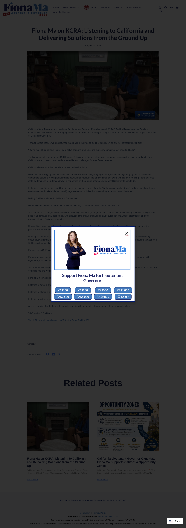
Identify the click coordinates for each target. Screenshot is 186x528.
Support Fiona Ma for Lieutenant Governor (92, 278)
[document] (93, 264)
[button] (127, 233)
